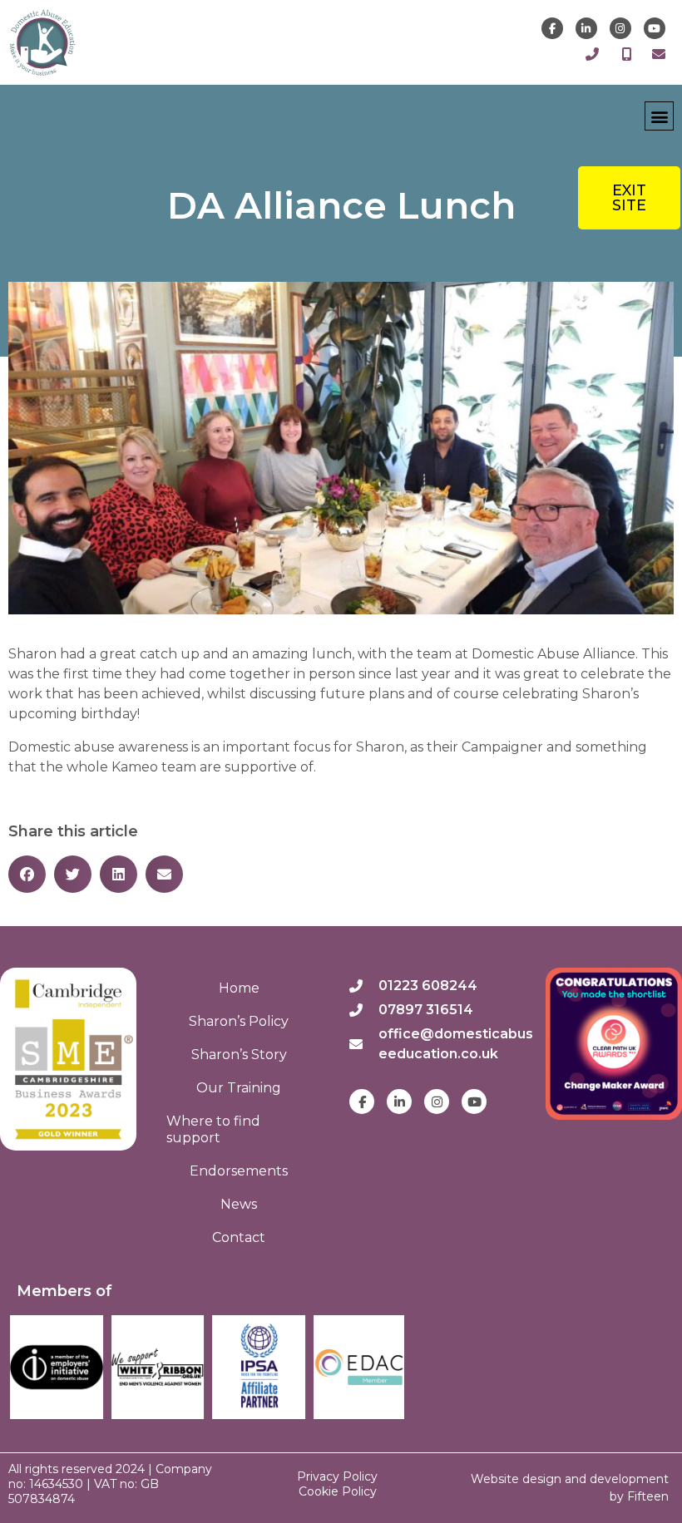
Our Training (238, 1088)
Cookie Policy (338, 1491)
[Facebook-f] (552, 28)
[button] (659, 116)
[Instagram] (620, 28)
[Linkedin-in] (586, 28)
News (238, 1204)
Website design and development (570, 1478)
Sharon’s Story (239, 1054)
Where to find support (213, 1129)
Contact (238, 1237)
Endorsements (239, 1171)
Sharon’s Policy (239, 1021)
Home (239, 988)
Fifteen (648, 1496)
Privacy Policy (337, 1476)
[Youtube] (654, 28)
